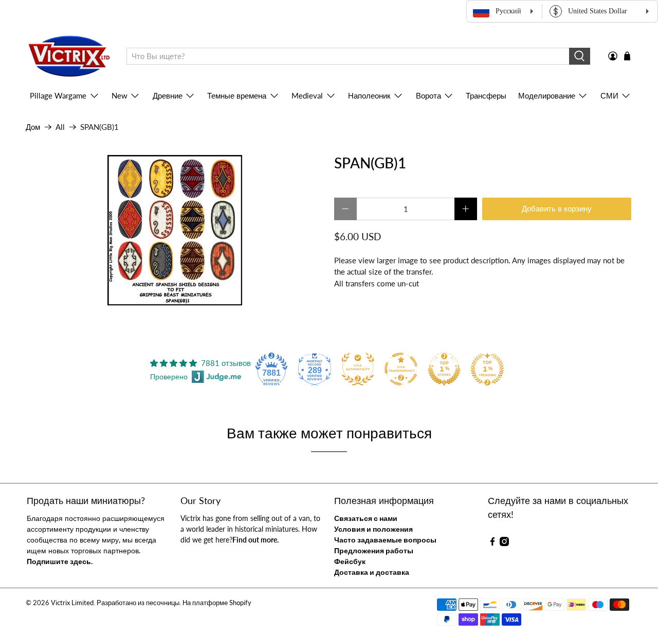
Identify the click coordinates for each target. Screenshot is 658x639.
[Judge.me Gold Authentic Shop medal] (357, 369)
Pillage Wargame (58, 95)
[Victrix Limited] (68, 56)
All (60, 127)
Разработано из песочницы (138, 603)
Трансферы (486, 95)
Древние (167, 95)
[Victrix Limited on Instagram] (504, 543)
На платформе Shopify (216, 603)
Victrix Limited (72, 603)
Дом (33, 127)
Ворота (428, 95)
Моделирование (546, 95)
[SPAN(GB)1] (175, 230)
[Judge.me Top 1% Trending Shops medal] (487, 369)
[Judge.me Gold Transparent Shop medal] (401, 369)
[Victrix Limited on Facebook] (492, 543)
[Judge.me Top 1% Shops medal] (444, 369)
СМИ (609, 95)
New (119, 95)
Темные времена (236, 95)
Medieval (307, 95)
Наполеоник (369, 95)
